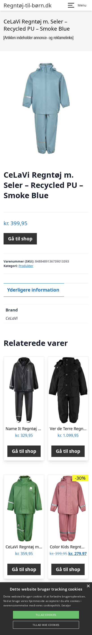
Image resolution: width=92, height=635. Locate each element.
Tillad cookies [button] (46, 614)
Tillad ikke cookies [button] (46, 625)
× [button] (88, 586)
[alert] (46, 608)
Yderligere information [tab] (33, 290)
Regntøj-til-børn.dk (28, 5)
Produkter (26, 266)
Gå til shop (20, 238)
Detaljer (66, 605)
